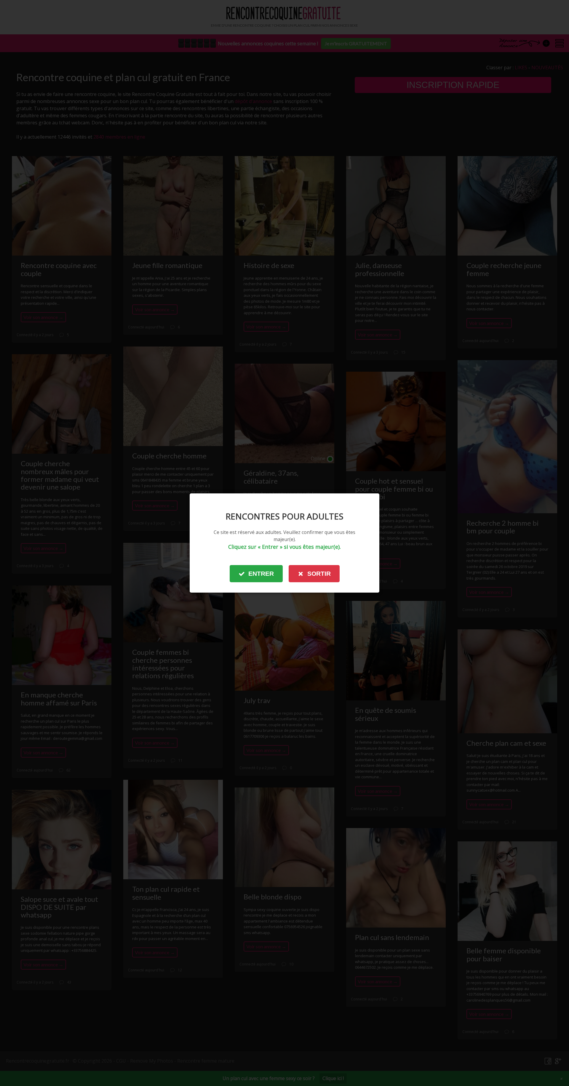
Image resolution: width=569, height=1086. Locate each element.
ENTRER (261, 573)
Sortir (319, 573)
